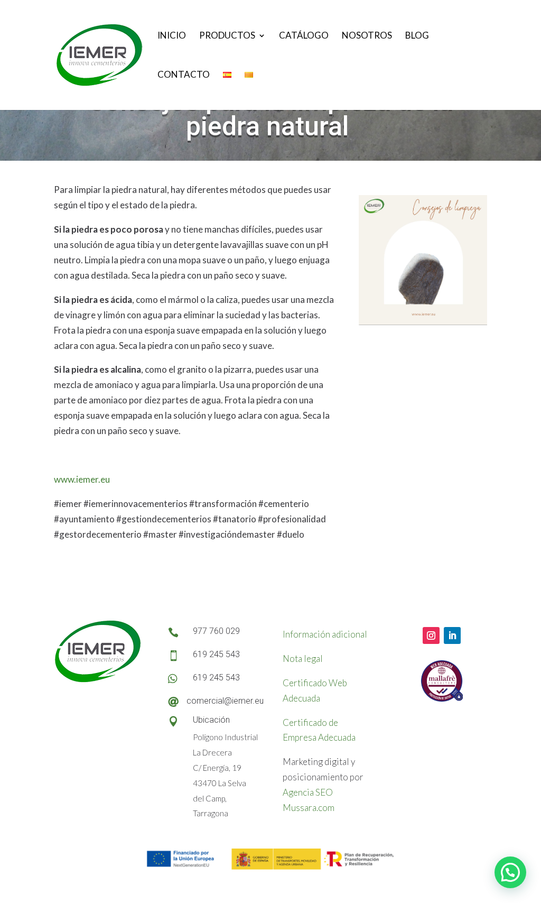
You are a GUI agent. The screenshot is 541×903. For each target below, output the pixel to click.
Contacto (183, 75)
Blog (417, 36)
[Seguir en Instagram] (431, 635)
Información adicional (325, 634)
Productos (227, 36)
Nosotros (367, 36)
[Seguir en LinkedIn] (452, 635)
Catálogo (304, 36)
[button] (510, 872)
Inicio (171, 36)
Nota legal (303, 658)
